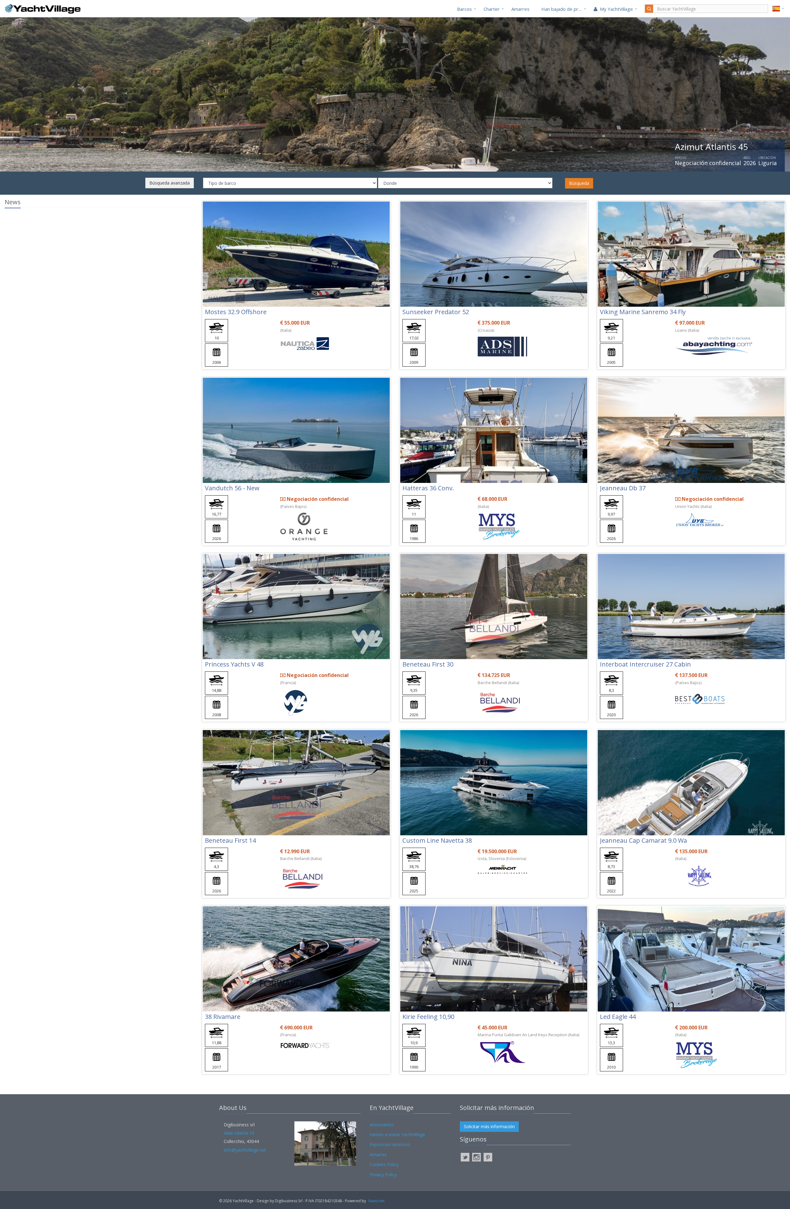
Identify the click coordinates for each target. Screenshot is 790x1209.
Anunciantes (382, 1125)
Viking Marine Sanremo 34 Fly (643, 312)
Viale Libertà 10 (239, 1133)
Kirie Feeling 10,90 (428, 1016)
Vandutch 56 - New (232, 488)
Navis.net (376, 1200)
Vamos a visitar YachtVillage (397, 1134)
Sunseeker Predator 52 (435, 312)
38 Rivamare (222, 1016)
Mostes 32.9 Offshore (236, 312)
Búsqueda (579, 183)
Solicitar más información (489, 1126)
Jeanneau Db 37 (623, 488)
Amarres (520, 9)
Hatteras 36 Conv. (428, 488)
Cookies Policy (384, 1164)
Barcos (464, 9)
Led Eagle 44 (618, 1016)
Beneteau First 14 (230, 840)
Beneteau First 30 (427, 664)
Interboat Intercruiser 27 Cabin (645, 664)
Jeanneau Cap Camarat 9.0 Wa (643, 840)
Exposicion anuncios (390, 1144)
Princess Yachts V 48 (234, 664)
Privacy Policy (383, 1175)
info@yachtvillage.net (245, 1150)
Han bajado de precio (564, 9)
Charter (492, 9)
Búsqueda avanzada (169, 183)
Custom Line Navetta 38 (437, 840)
